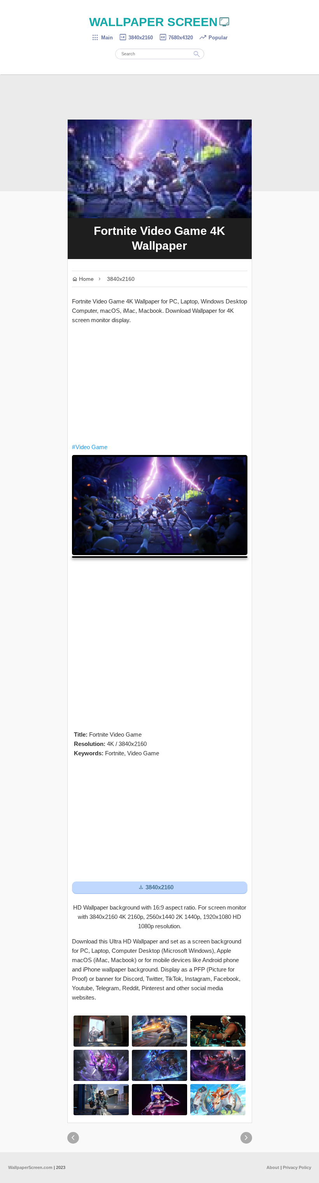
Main (102, 38)
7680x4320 (176, 38)
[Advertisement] (159, 383)
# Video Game (89, 447)
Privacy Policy (297, 1167)
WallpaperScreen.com (30, 1167)
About (272, 1167)
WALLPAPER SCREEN (159, 22)
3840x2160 (136, 38)
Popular (213, 38)
